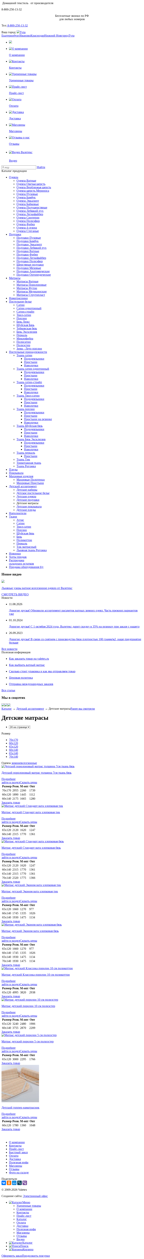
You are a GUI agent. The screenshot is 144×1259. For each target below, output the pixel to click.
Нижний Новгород (56, 35)
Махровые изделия (21, 476)
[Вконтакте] (3, 705)
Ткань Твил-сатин (28, 395)
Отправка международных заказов (31, 684)
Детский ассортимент (23, 486)
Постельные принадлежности (28, 352)
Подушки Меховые (28, 268)
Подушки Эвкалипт (29, 244)
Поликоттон (24, 540)
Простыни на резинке (38, 419)
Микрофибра (24, 338)
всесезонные (29, 763)
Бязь (19, 536)
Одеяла (13, 177)
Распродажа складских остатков (21, 562)
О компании (17, 1142)
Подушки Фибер (27, 254)
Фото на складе (19, 1172)
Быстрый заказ (18, 1152)
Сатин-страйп (25, 311)
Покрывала (16, 472)
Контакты (15, 1145)
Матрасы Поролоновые (31, 284)
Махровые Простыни (30, 483)
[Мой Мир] (14, 1183)
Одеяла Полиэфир (28, 220)
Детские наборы (26, 489)
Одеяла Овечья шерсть (30, 184)
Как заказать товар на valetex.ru (29, 658)
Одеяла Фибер (25, 224)
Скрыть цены (28, 782)
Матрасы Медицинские (31, 291)
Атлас (20, 520)
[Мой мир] (6, 705)
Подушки (15, 234)
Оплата (13, 1155)
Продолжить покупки (36, 1255)
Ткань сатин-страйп (29, 382)
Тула (23, 32)
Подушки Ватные (27, 251)
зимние (16, 763)
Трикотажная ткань (28, 462)
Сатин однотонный (28, 308)
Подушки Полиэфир (29, 261)
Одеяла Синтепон (27, 217)
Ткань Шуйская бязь (29, 425)
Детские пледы (26, 509)
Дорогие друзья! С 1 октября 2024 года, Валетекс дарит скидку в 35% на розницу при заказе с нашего (74, 626)
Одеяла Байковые (27, 204)
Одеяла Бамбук (26, 197)
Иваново (25, 35)
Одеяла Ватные (26, 180)
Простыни (30, 362)
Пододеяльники (34, 358)
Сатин (20, 304)
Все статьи (8, 690)
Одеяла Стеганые (27, 231)
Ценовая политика (21, 677)
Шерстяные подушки (30, 264)
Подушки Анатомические (33, 271)
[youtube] (9, 705)
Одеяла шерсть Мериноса (32, 190)
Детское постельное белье (33, 493)
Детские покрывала (29, 506)
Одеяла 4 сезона (26, 227)
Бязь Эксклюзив (26, 331)
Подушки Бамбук (27, 241)
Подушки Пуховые (28, 237)
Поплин (21, 318)
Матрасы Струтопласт (30, 294)
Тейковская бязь (26, 328)
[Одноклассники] (9, 1183)
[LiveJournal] (19, 1183)
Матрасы (14, 278)
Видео (20, 1239)
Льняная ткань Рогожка (31, 550)
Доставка (15, 1159)
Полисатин (23, 341)
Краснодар (37, 35)
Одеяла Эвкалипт (27, 200)
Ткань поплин (25, 409)
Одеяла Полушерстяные (31, 207)
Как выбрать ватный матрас (27, 665)
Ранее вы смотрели (82, 708)
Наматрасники (18, 298)
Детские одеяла (26, 496)
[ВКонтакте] (4, 1183)
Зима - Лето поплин (29, 348)
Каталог (7, 708)
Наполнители (17, 513)
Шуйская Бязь (25, 325)
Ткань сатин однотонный (32, 368)
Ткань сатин (24, 355)
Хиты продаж (18, 556)
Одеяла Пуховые (27, 194)
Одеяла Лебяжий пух (30, 210)
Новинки (15, 553)
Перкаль (21, 335)
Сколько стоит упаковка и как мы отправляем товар (42, 671)
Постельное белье (20, 301)
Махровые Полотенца (30, 479)
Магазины (15, 1165)
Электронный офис (35, 1196)
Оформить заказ (12, 1255)
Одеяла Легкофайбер (29, 214)
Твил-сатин (23, 315)
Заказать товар (11, 802)
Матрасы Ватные (27, 281)
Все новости (9, 648)
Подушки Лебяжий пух (31, 247)
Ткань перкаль (25, 452)
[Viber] (24, 1183)
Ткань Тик (23, 459)
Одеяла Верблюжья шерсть (33, 187)
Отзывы (14, 1169)
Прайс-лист (16, 1149)
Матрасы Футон (26, 288)
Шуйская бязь (25, 533)
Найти (41, 167)
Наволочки (31, 365)
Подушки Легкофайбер (31, 257)
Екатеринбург (10, 35)
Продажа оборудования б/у (26, 567)
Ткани (13, 516)
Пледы (13, 469)
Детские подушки (27, 499)
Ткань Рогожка (26, 466)
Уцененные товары (28, 1205)
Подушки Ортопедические (33, 274)
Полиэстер (23, 345)
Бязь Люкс (23, 321)
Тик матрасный (26, 546)
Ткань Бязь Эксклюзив (31, 439)
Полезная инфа (18, 1162)
